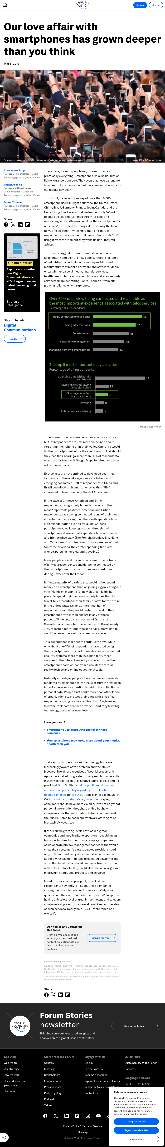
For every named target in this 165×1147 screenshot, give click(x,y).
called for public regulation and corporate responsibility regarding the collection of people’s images (80, 790)
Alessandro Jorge (14, 170)
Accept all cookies (136, 1121)
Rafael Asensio (13, 184)
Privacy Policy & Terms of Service (82, 1126)
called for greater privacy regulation (76, 799)
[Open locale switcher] (4, 1137)
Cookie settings (136, 1139)
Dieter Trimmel (13, 202)
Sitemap (83, 1132)
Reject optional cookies (136, 1130)
